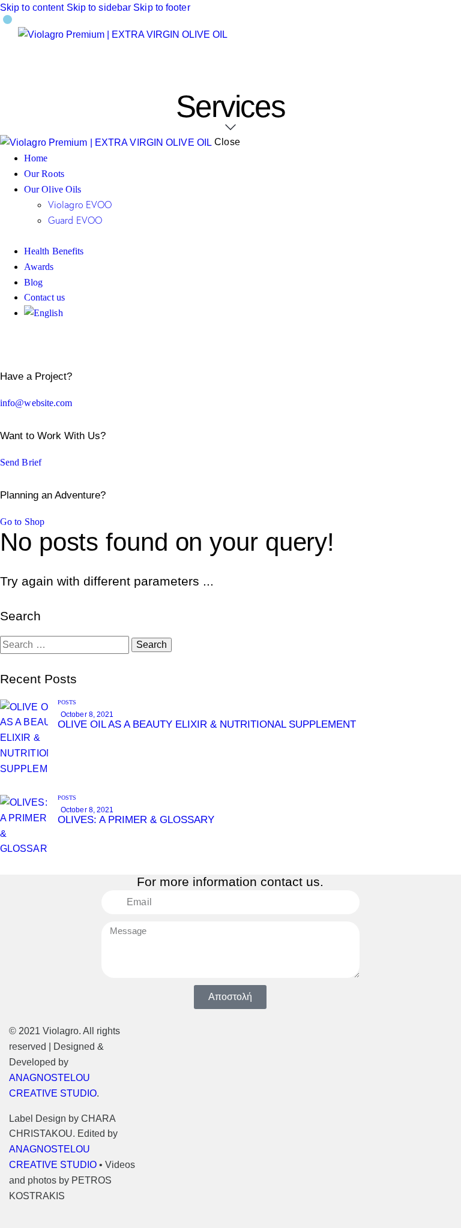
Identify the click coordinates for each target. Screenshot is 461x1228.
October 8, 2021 (87, 714)
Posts (67, 702)
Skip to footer (161, 7)
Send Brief (20, 462)
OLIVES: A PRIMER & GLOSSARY (136, 819)
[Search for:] (65, 644)
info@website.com (36, 403)
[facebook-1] (6, 343)
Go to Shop (22, 522)
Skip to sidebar (99, 7)
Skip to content (32, 7)
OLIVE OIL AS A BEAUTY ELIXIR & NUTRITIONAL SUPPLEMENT (207, 724)
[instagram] (19, 343)
